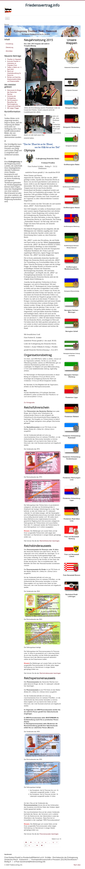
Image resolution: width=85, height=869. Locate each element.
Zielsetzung (9, 47)
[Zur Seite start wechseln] (26, 842)
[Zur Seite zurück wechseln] (31, 842)
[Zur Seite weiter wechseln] (37, 845)
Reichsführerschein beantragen (49, 541)
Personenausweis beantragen (49, 834)
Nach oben (77, 865)
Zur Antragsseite (29, 402)
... (49, 842)
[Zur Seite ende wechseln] (42, 845)
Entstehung (9, 44)
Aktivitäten (9, 51)
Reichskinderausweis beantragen (50, 673)
